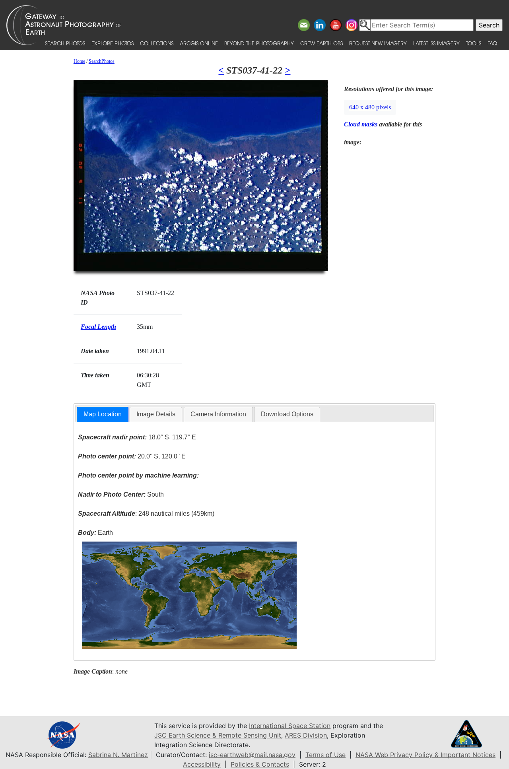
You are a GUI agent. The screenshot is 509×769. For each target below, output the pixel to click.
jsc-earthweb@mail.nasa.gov (252, 755)
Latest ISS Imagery (436, 43)
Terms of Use (325, 755)
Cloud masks (360, 124)
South (121, 494)
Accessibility (202, 764)
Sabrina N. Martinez (118, 755)
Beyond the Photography (259, 43)
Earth (95, 532)
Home (79, 61)
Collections (156, 43)
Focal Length (98, 326)
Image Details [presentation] (155, 414)
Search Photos (65, 43)
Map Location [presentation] (103, 414)
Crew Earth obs (321, 43)
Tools (473, 43)
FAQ (492, 43)
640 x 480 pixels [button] (370, 107)
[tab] (102, 414)
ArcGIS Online (199, 43)
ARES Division (306, 735)
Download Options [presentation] (287, 414)
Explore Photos (112, 43)
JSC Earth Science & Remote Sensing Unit (217, 735)
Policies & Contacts (260, 764)
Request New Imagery (378, 43)
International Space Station (289, 726)
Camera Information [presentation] (218, 414)
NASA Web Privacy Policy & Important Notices (425, 755)
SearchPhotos (102, 61)
